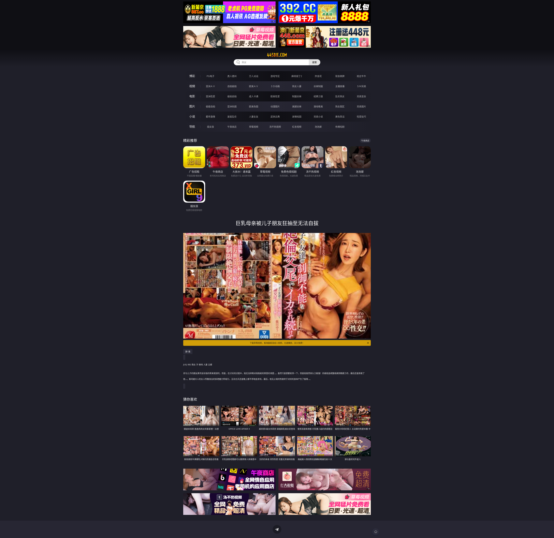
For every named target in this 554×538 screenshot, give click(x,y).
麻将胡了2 (296, 76)
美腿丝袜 (296, 106)
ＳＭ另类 (361, 86)
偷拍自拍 (232, 96)
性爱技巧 (361, 116)
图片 (192, 106)
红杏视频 (296, 126)
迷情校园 (296, 116)
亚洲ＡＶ (210, 86)
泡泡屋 (318, 126)
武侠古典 (275, 116)
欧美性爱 (275, 96)
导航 (192, 127)
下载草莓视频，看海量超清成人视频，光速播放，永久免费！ (277, 342)
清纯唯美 (318, 106)
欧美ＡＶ (253, 86)
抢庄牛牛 (361, 76)
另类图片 (361, 106)
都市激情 (210, 116)
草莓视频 (253, 126)
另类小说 (318, 116)
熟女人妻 (296, 86)
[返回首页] (375, 531)
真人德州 (232, 76)
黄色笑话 (340, 116)
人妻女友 (253, 116)
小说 (192, 116)
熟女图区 (340, 106)
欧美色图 (253, 106)
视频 (192, 86)
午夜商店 (232, 126)
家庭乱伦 (232, 116)
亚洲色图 (232, 106)
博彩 (192, 76)
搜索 (314, 62)
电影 (192, 96)
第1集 (187, 351)
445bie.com (277, 55)
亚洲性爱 (210, 96)
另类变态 (361, 96)
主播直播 (340, 86)
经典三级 (318, 96)
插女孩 (210, 126)
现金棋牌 (340, 76)
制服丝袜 (296, 96)
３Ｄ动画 (275, 86)
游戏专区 (275, 76)
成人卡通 (253, 96)
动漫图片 (275, 106)
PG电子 (210, 76)
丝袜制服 (318, 86)
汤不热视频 (275, 126)
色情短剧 (340, 126)
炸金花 (318, 76)
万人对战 (253, 76)
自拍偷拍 (232, 86)
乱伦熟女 (340, 96)
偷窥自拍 (210, 106)
